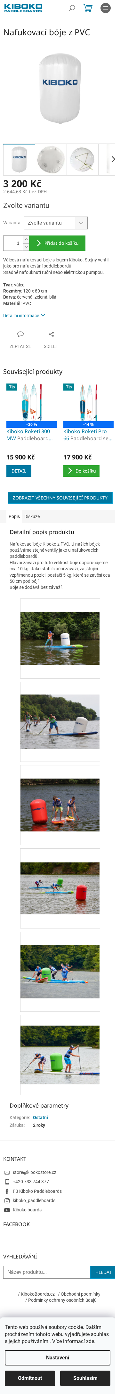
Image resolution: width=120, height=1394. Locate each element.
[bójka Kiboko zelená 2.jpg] (60, 958)
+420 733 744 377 (31, 1181)
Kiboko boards (27, 1209)
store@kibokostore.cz (34, 1172)
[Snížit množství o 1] (26, 247)
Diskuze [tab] (32, 516)
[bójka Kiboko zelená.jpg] (60, 1044)
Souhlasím (85, 1378)
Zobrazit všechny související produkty (60, 498)
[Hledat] (72, 8)
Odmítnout (30, 1378)
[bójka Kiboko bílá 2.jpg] (60, 624)
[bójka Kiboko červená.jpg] (60, 791)
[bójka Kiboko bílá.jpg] (60, 709)
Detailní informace (21, 315)
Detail (19, 471)
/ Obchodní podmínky (79, 1294)
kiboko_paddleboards (34, 1200)
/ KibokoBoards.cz (36, 1294)
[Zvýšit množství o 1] (26, 239)
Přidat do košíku (61, 243)
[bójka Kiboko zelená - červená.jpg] (60, 874)
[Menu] (105, 8)
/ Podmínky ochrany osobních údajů (61, 1300)
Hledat (103, 1272)
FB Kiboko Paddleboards (37, 1191)
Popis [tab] (14, 516)
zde (90, 1341)
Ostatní (40, 1117)
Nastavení (57, 1358)
